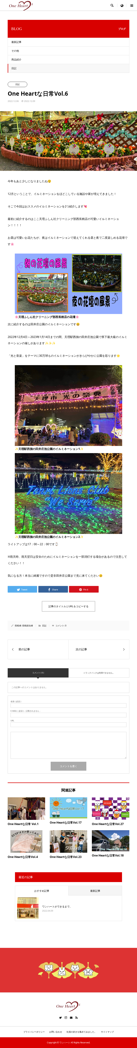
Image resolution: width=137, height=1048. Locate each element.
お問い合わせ (55, 1031)
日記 (13, 68)
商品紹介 (16, 59)
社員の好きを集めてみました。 (82, 1031)
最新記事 (16, 42)
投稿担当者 (27, 625)
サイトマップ (107, 1031)
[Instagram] (66, 1017)
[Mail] (71, 1017)
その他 (15, 50)
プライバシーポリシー (34, 1031)
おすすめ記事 (41, 890)
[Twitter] (60, 1017)
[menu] (121, 5)
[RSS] (76, 1017)
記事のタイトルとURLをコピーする (68, 606)
